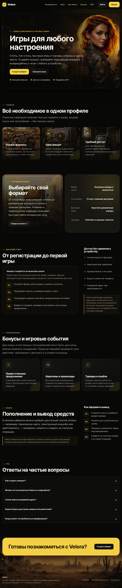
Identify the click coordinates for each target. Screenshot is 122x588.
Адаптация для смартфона (99, 264)
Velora (11, 4)
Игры (62, 4)
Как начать (72, 4)
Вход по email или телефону (100, 278)
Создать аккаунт (19, 72)
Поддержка (115, 580)
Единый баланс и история (99, 271)
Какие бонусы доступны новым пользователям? (28, 509)
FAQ (92, 4)
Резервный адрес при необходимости (97, 287)
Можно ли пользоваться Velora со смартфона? (27, 490)
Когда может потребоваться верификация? (26, 518)
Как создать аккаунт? (15, 480)
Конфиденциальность (100, 580)
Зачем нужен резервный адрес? (20, 499)
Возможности (51, 4)
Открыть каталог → (19, 224)
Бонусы (84, 4)
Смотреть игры (39, 72)
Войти (102, 4)
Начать (114, 4)
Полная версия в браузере (99, 257)
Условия (86, 580)
